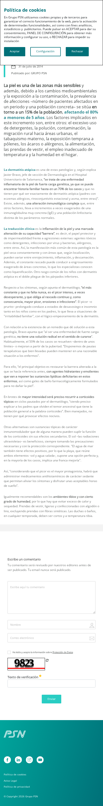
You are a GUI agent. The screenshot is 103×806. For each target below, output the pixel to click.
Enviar (52, 699)
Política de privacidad (17, 786)
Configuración (45, 51)
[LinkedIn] (18, 759)
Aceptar (15, 51)
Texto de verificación (23, 677)
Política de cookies (15, 774)
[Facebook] (7, 759)
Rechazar (77, 51)
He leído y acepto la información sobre (42, 652)
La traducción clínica (19, 229)
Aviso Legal (10, 780)
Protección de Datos (62, 652)
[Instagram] (29, 759)
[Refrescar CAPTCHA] (47, 660)
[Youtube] (40, 759)
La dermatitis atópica (20, 170)
